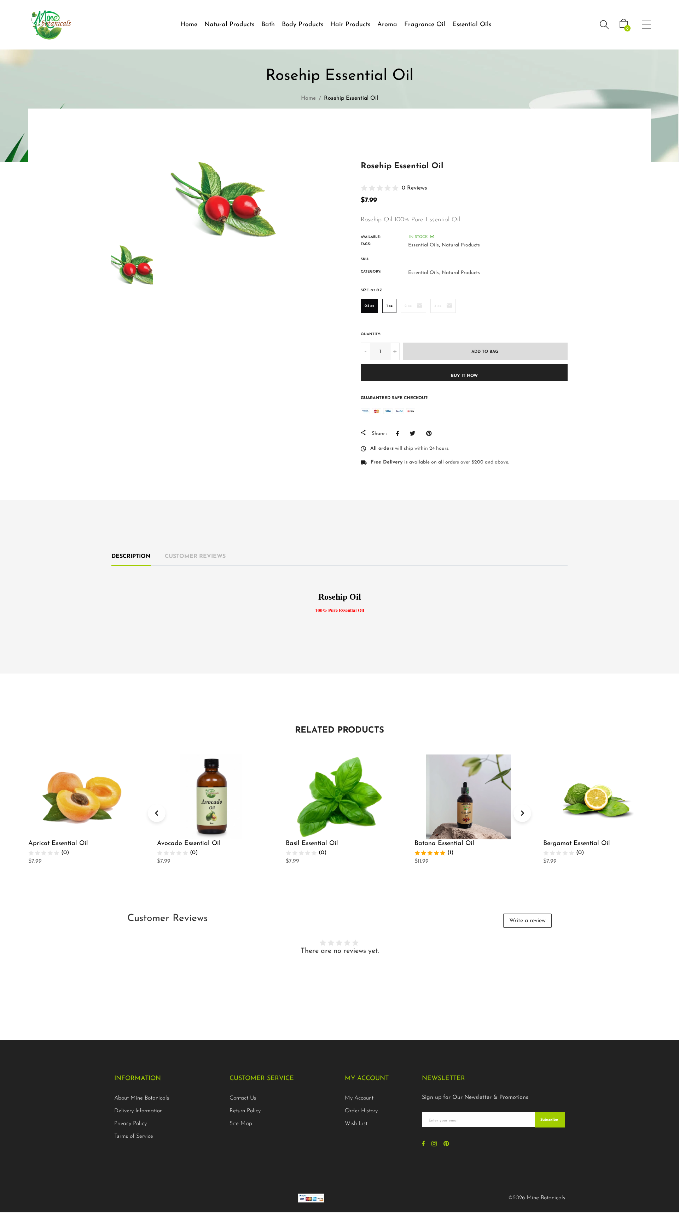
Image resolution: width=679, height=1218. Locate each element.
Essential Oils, (424, 272)
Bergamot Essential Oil (576, 843)
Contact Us (243, 1098)
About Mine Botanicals (141, 1098)
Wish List (356, 1123)
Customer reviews (195, 556)
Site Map (241, 1123)
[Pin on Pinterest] (430, 433)
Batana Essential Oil (444, 843)
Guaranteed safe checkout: (394, 398)
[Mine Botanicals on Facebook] (423, 1144)
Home (188, 25)
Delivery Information (138, 1111)
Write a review (527, 920)
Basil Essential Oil (312, 843)
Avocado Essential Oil (189, 843)
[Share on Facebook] (399, 433)
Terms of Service (133, 1136)
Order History (361, 1111)
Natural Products (461, 245)
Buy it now (464, 376)
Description (131, 556)
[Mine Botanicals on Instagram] (434, 1144)
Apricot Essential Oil (58, 843)
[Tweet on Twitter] (414, 433)
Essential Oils (471, 25)
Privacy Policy (130, 1123)
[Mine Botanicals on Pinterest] (446, 1144)
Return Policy (245, 1111)
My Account (359, 1098)
